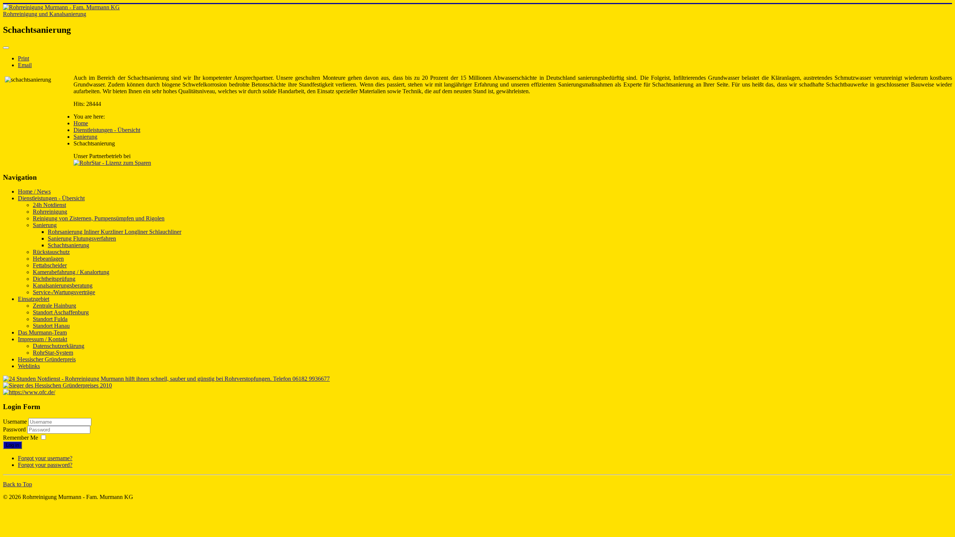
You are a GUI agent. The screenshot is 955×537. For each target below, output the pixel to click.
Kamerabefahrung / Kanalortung (71, 272)
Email (25, 65)
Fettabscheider (50, 265)
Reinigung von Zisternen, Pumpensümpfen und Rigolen (99, 218)
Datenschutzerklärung (58, 346)
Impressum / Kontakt (42, 339)
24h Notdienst (49, 205)
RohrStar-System (53, 352)
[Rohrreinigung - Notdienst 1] (166, 379)
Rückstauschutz (51, 252)
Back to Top (17, 484)
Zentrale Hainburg (54, 305)
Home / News (34, 191)
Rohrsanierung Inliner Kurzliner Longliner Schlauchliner (114, 232)
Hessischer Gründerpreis (47, 359)
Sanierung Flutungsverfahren (82, 238)
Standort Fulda (50, 319)
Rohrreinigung (50, 211)
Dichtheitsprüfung (54, 279)
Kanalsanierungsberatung (63, 285)
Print (23, 58)
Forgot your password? (45, 465)
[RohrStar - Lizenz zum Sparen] (112, 163)
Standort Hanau (51, 326)
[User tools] (6, 48)
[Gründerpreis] (57, 385)
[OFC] (29, 392)
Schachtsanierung (68, 245)
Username (15, 421)
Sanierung (45, 225)
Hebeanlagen (48, 258)
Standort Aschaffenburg (61, 312)
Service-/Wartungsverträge (64, 292)
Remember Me (20, 437)
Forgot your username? (45, 458)
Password (15, 429)
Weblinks (29, 366)
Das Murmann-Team (42, 332)
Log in (12, 445)
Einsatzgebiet (33, 299)
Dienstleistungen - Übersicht (51, 198)
